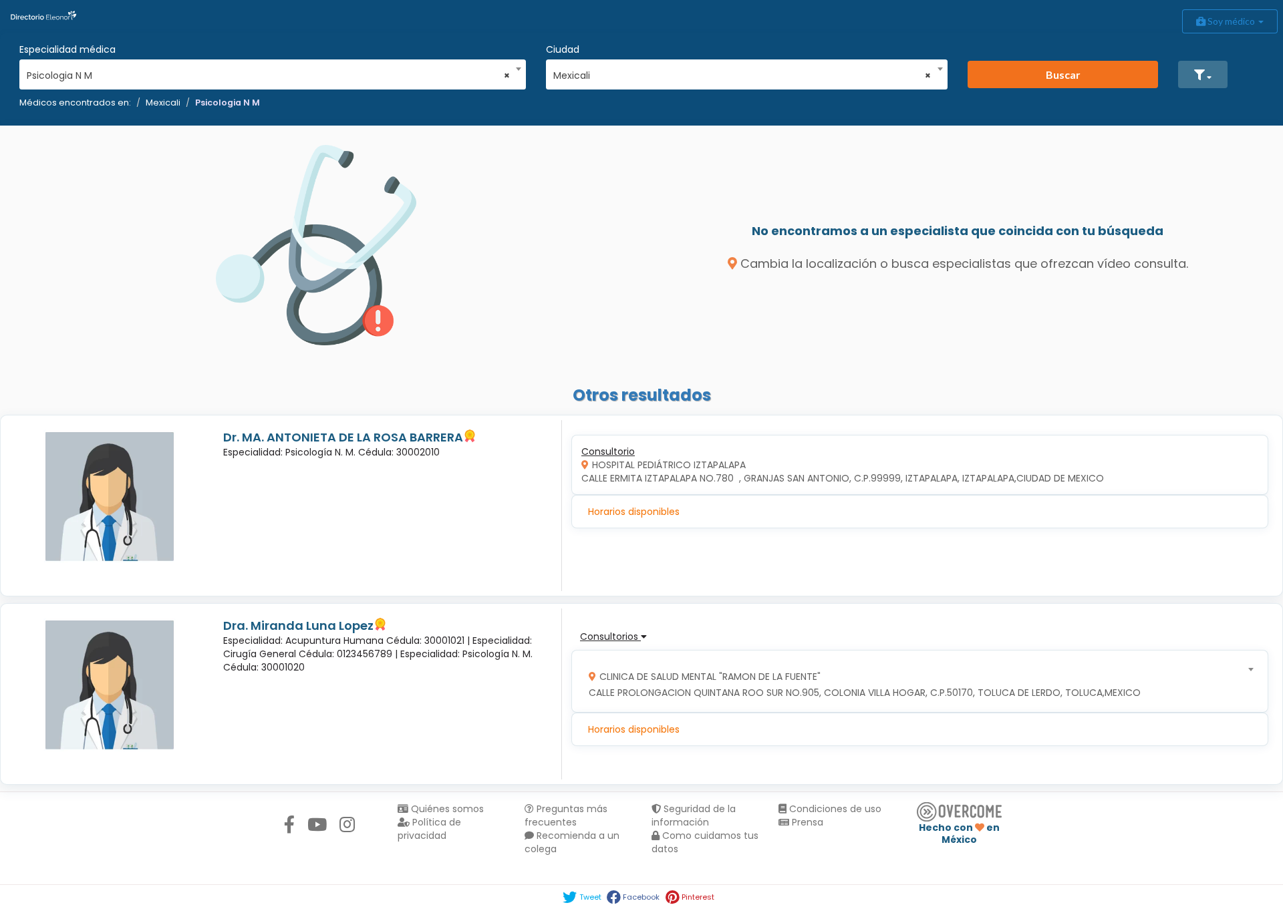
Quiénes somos (446, 808)
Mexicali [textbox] (742, 75)
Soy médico (1231, 21)
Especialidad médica (67, 49)
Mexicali (163, 102)
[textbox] (915, 681)
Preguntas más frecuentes (566, 815)
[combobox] (268, 72)
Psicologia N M (227, 102)
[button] (1203, 74)
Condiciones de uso (834, 808)
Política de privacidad (429, 828)
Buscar (1063, 74)
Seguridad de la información (694, 815)
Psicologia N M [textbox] (268, 75)
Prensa (806, 822)
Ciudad (562, 49)
